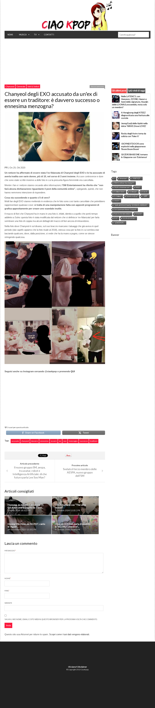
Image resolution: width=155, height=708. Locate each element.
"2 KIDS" (138, 214)
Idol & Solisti (33, 86)
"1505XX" (119, 222)
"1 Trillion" (117, 196)
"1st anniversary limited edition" (131, 205)
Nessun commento (97, 86)
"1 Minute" (133, 192)
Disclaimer (82, 667)
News (10, 34)
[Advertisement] (77, 61)
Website (8, 603)
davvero (34, 441)
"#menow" (123, 179)
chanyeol (25, 441)
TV (34, 35)
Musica (21, 35)
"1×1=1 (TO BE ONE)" (122, 214)
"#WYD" (136, 178)
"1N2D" (116, 201)
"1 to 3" (144, 192)
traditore (93, 441)
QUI (73, 371)
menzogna (73, 441)
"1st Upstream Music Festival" (125, 209)
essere (54, 441)
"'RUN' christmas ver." (122, 187)
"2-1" (116, 218)
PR (6, 167)
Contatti (49, 34)
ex (60, 441)
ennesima (44, 441)
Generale (20, 86)
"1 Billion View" (119, 192)
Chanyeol (9, 86)
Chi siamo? (72, 667)
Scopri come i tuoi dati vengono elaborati (69, 634)
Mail (7, 590)
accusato (15, 441)
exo (64, 441)
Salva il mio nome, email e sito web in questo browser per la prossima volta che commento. (51, 619)
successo (84, 441)
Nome (8, 578)
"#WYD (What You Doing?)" (124, 183)
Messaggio (10, 550)
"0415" (137, 187)
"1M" (145, 196)
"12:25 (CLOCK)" (129, 218)
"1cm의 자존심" (132, 196)
